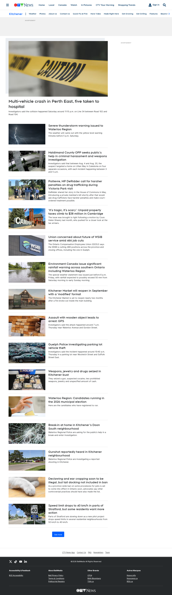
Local (51, 5)
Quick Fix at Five (80, 14)
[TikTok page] (15, 561)
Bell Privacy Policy (55, 575)
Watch (74, 5)
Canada (62, 5)
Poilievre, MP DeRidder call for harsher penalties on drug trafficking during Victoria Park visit (75, 185)
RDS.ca (130, 581)
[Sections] (7, 5)
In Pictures (86, 5)
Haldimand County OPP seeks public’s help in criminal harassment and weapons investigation (77, 156)
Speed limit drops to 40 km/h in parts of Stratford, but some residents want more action (76, 509)
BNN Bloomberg (94, 578)
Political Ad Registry (56, 581)
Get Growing (127, 14)
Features (154, 14)
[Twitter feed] (10, 561)
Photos (42, 14)
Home (42, 5)
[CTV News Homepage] (23, 5)
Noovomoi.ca (132, 578)
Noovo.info (131, 575)
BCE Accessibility (16, 575)
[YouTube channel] (20, 561)
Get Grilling (141, 14)
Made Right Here (111, 14)
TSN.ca (91, 581)
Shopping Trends (126, 5)
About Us (53, 14)
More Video (96, 14)
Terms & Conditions (56, 578)
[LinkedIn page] (25, 561)
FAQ (89, 552)
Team (107, 552)
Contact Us (65, 14)
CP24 (90, 575)
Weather (32, 14)
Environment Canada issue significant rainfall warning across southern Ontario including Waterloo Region (76, 267)
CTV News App (68, 552)
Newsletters (98, 552)
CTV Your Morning (105, 5)
